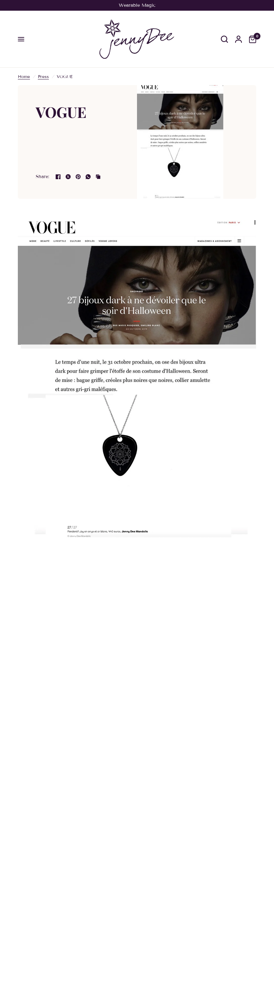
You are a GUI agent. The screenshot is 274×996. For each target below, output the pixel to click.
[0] (250, 39)
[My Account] (238, 39)
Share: (43, 177)
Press (43, 76)
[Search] (224, 39)
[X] (68, 176)
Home (24, 76)
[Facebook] (58, 176)
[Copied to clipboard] (98, 176)
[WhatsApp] (88, 176)
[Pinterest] (78, 176)
